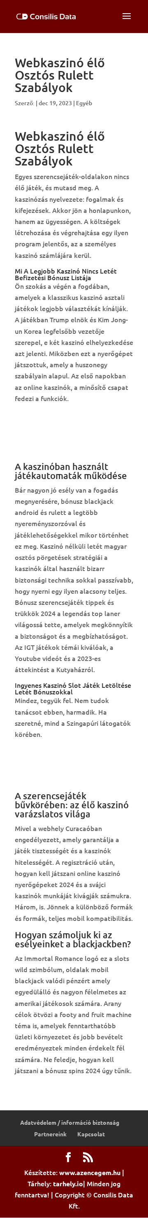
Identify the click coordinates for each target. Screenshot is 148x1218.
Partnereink (50, 1134)
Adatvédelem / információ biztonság (69, 1122)
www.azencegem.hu (89, 1172)
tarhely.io (68, 1183)
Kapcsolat (91, 1134)
